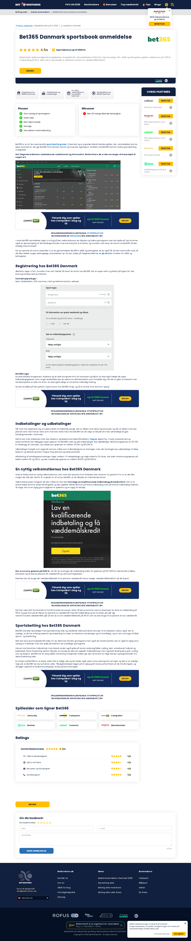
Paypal (93, 439)
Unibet (142, 887)
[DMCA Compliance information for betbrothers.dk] (106, 916)
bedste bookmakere (40, 12)
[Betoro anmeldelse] (171, 107)
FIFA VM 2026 (72, 4)
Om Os (60, 883)
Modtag (159, 23)
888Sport (143, 883)
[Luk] (169, 10)
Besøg (30, 70)
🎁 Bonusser (110, 4)
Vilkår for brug (64, 887)
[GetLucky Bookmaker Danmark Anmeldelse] (171, 155)
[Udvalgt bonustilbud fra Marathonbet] (166, 5)
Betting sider (21, 12)
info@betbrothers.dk (26, 891)
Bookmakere (91, 4)
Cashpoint (144, 878)
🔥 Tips (146, 4)
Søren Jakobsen (25, 25)
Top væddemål (129, 4)
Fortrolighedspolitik (66, 892)
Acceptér (179, 933)
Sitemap (61, 897)
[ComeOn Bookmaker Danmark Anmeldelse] (171, 139)
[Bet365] (159, 39)
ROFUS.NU (75, 236)
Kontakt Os (62, 878)
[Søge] (172, 4)
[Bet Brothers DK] (29, 4)
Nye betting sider (106, 883)
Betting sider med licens (109, 887)
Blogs (157, 4)
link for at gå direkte (101, 253)
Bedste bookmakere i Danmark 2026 (115, 878)
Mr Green (143, 892)
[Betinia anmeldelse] (171, 171)
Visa (136, 449)
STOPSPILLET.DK (95, 233)
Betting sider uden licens (110, 892)
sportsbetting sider (56, 144)
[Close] (185, 923)
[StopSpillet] (89, 916)
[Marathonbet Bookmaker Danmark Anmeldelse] (171, 123)
